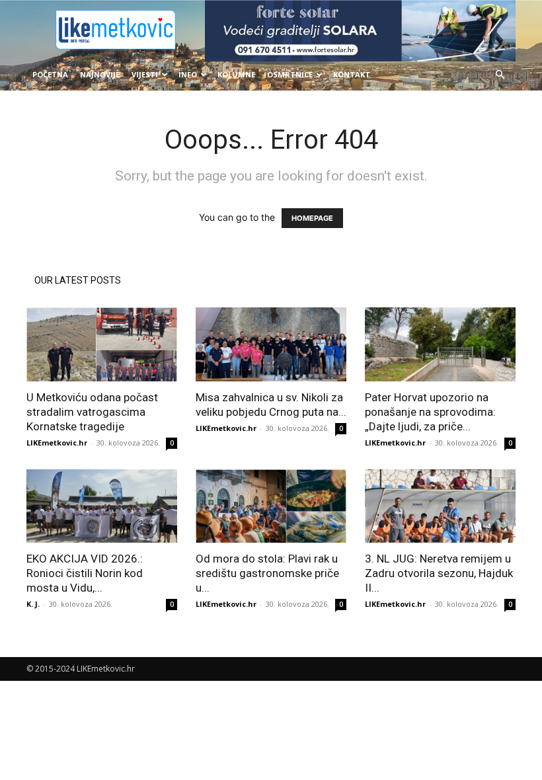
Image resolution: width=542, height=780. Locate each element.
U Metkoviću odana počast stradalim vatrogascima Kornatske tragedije (92, 412)
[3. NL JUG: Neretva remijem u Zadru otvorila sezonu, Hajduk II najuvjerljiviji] (440, 506)
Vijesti (145, 74)
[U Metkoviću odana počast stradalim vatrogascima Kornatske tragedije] (101, 344)
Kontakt (351, 74)
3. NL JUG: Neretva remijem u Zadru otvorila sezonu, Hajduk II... (439, 573)
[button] (500, 75)
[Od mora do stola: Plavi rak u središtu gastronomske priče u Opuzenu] (271, 506)
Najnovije (100, 74)
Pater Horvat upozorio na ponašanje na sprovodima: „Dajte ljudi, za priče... (430, 412)
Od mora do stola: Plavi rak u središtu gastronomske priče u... (267, 573)
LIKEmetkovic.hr (56, 443)
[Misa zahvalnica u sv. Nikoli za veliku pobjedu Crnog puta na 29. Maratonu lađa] (271, 344)
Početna (50, 74)
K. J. (33, 604)
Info (187, 74)
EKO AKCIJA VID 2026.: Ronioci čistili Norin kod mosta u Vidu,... (84, 573)
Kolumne (236, 74)
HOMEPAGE (312, 218)
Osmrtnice (290, 74)
